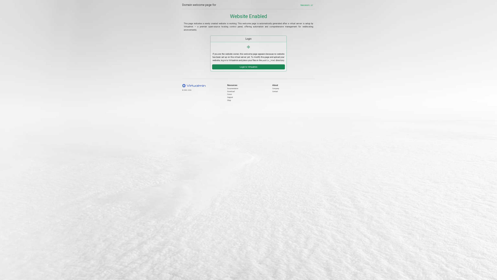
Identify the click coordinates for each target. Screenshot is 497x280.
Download (231, 91)
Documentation (232, 88)
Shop (229, 100)
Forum (229, 94)
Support (230, 97)
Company (275, 88)
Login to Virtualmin (248, 67)
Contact (282, 97)
